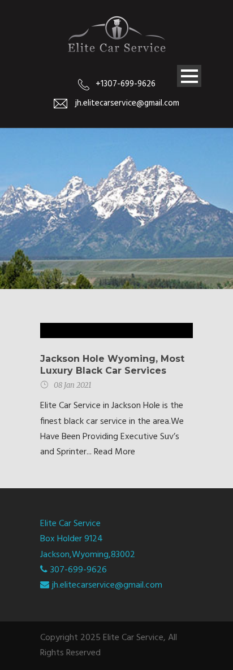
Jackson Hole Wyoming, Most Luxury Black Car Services (112, 364)
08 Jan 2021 (73, 385)
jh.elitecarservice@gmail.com (107, 585)
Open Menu (189, 76)
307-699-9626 (78, 570)
